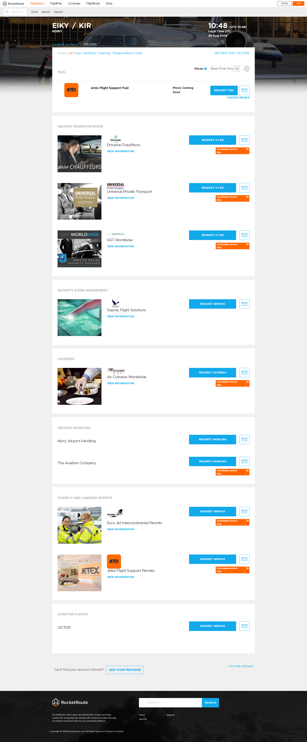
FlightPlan (56, 3)
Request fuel (224, 90)
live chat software (241, 666)
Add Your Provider (125, 670)
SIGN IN (284, 3)
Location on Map (64, 44)
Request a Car (212, 140)
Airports (46, 11)
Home (34, 11)
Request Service (212, 303)
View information (121, 151)
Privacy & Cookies (115, 731)
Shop (109, 3)
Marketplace (37, 3)
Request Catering (212, 372)
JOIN (298, 3)
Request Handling (212, 439)
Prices (199, 68)
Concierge (74, 3)
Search (210, 702)
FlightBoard (93, 3)
